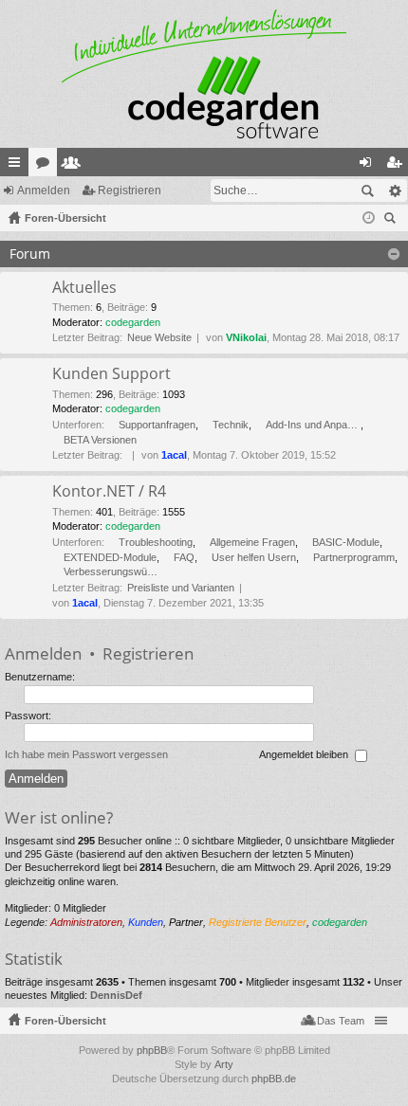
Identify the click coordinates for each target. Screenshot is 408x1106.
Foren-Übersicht (65, 1020)
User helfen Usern (254, 557)
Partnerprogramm (354, 557)
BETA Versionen (100, 439)
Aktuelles (84, 288)
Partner (186, 922)
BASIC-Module (346, 542)
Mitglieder (75, 165)
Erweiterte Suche (394, 190)
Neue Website (159, 337)
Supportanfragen (157, 424)
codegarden (132, 322)
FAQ (184, 557)
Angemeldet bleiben (305, 754)
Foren (46, 165)
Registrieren (129, 190)
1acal (174, 455)
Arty (223, 1064)
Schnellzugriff (18, 165)
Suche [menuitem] (392, 220)
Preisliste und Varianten (180, 587)
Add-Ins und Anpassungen (313, 424)
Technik (231, 424)
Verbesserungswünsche (111, 571)
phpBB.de (273, 1078)
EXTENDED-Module (110, 557)
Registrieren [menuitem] (397, 165)
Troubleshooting (156, 542)
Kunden (145, 922)
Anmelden (43, 190)
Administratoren (86, 922)
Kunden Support (111, 374)
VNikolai (246, 337)
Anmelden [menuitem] (369, 165)
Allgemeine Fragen (252, 542)
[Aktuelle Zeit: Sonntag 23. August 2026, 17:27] (368, 218)
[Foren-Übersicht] (204, 74)
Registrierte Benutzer (257, 922)
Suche (367, 190)
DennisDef (116, 995)
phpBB (152, 1050)
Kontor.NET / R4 (109, 491)
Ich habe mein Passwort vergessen (86, 754)
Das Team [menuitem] (340, 1020)
